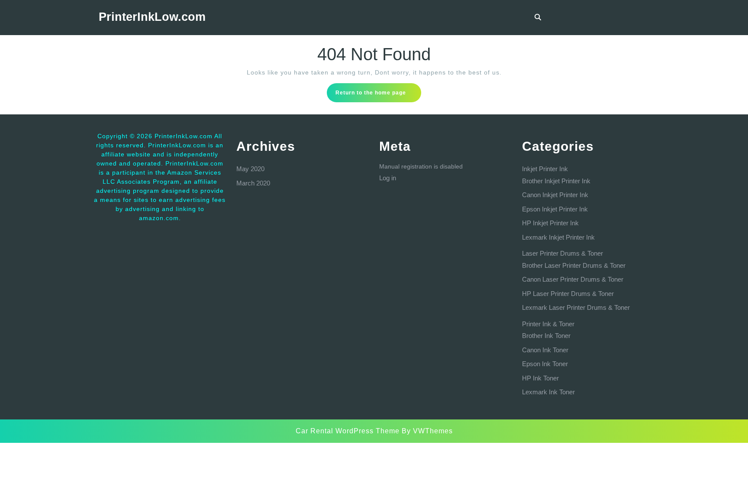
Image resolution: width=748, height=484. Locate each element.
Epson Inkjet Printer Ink (555, 209)
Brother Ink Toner (546, 335)
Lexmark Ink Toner (548, 392)
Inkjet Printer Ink (545, 168)
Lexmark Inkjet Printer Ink (558, 237)
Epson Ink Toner (545, 363)
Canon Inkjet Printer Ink (555, 194)
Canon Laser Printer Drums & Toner (572, 279)
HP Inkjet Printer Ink (550, 223)
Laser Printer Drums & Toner (562, 253)
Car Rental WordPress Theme (348, 431)
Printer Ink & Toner (548, 324)
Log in (387, 178)
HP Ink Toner (540, 378)
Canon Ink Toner (545, 350)
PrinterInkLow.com (152, 16)
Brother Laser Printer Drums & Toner (573, 265)
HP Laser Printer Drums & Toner (568, 293)
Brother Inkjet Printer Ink (556, 181)
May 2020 (250, 168)
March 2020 (253, 183)
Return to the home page (378, 95)
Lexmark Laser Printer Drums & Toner (576, 307)
